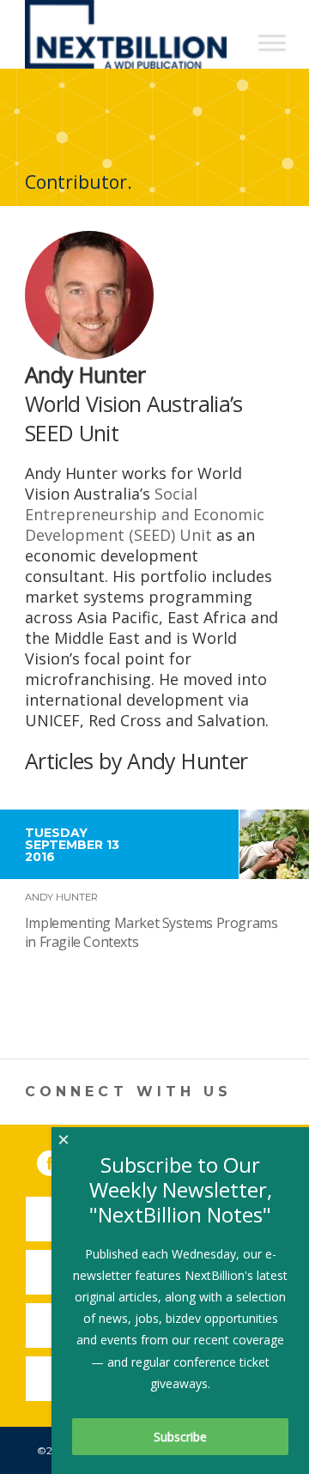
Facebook (62, 1160)
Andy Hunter (61, 897)
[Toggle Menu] (272, 42)
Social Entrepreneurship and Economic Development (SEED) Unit (144, 514)
